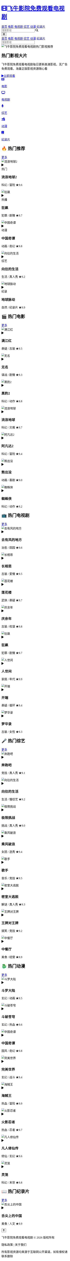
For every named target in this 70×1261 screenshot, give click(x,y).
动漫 (33, 26)
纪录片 (41, 26)
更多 (4, 157)
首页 (4, 26)
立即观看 (9, 75)
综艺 (26, 26)
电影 (11, 26)
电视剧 (18, 26)
